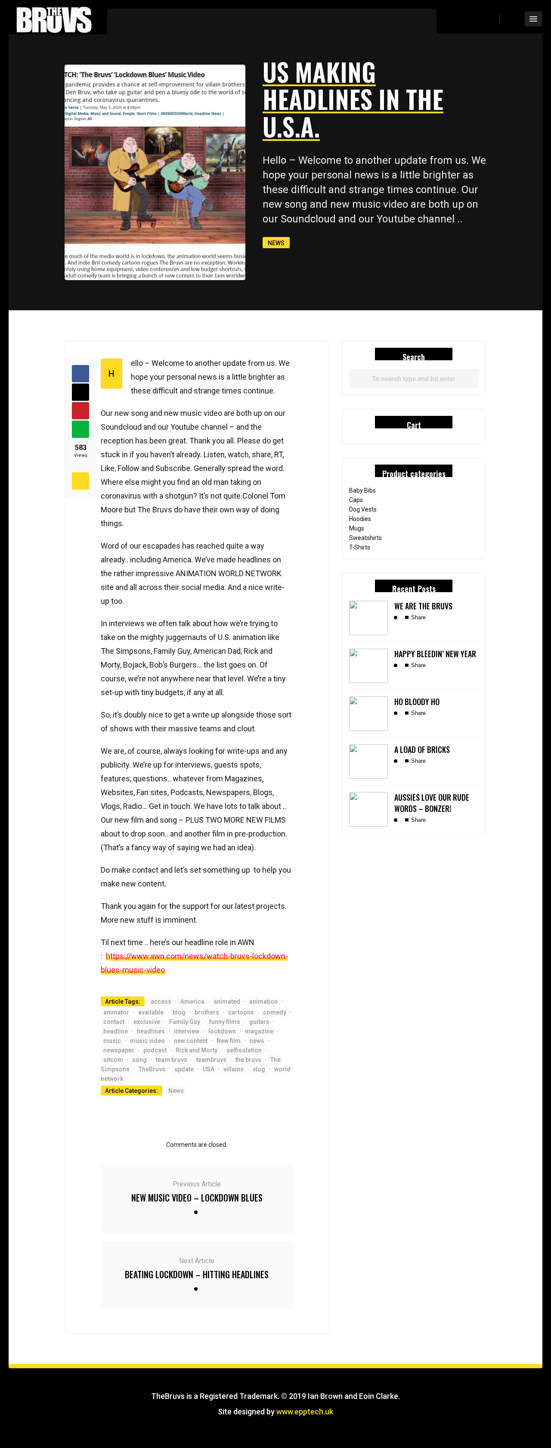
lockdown (222, 1031)
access (161, 1001)
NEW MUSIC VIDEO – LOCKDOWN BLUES (197, 1197)
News (276, 243)
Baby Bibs (362, 490)
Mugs (356, 528)
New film (229, 1040)
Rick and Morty (196, 1050)
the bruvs (248, 1059)
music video (147, 1040)
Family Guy (184, 1021)
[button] (510, 19)
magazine (259, 1031)
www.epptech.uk (304, 1411)
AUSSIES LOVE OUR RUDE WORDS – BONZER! (431, 803)
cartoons (241, 1012)
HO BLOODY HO (417, 701)
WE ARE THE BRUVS (423, 606)
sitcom (113, 1059)
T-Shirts (359, 547)
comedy (274, 1012)
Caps (356, 499)
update (184, 1069)
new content (190, 1040)
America (192, 1001)
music (112, 1040)
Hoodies (360, 518)
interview (186, 1031)
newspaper (118, 1050)
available (151, 1012)
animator (116, 1012)
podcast (155, 1050)
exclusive (146, 1021)
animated (227, 1001)
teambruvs (211, 1059)
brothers (207, 1012)
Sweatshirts (365, 537)
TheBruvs (152, 1069)
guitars (259, 1021)
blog (179, 1012)
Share (417, 617)
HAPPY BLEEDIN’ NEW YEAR (435, 653)
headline (115, 1031)
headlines (151, 1031)
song (139, 1059)
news (257, 1040)
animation (263, 1001)
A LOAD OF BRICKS (422, 749)
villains (233, 1069)
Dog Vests (363, 509)
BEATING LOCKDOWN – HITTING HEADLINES (197, 1274)
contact (113, 1021)
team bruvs (171, 1059)
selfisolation (244, 1050)
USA (208, 1069)
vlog (259, 1069)
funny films (224, 1021)
